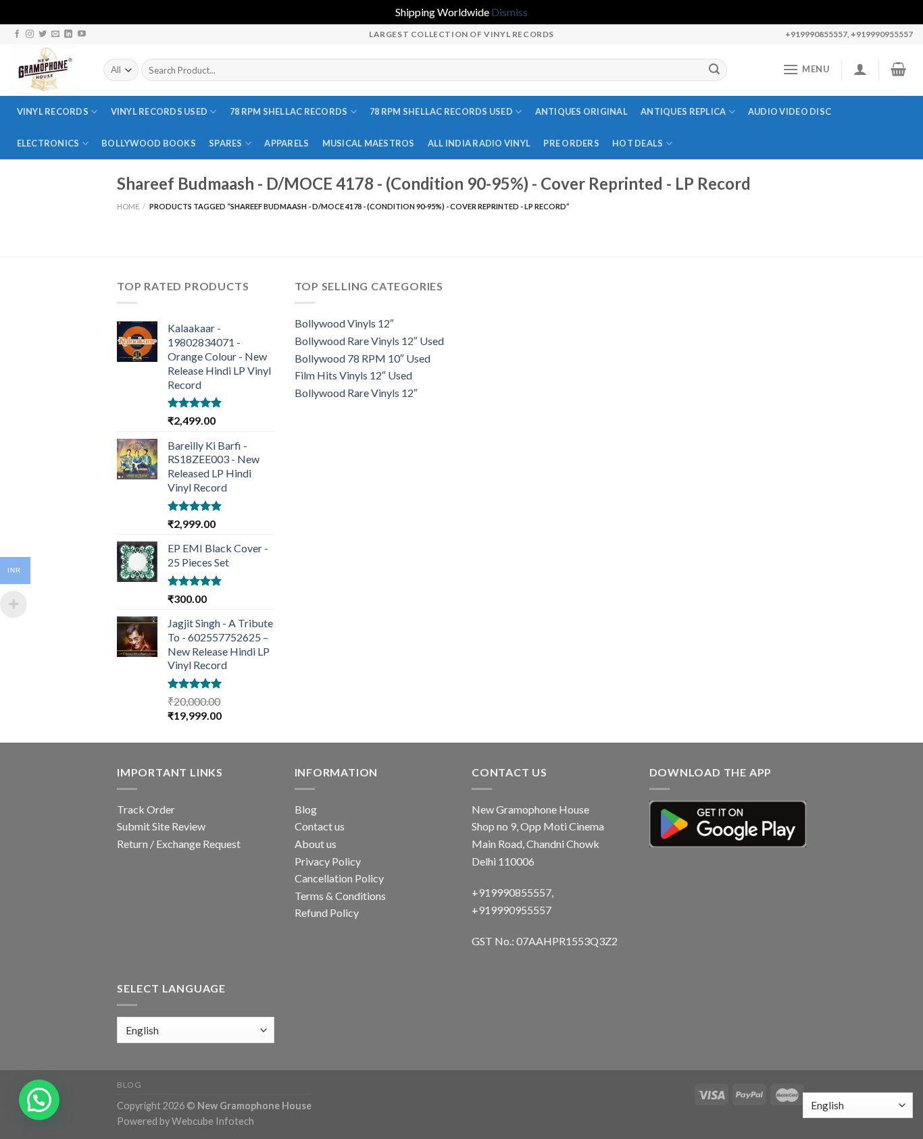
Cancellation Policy (339, 878)
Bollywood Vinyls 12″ (344, 323)
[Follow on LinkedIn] (68, 34)
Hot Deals (637, 143)
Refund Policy (327, 912)
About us (315, 843)
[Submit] (714, 70)
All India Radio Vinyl (479, 143)
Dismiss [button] (509, 11)
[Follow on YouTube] (82, 34)
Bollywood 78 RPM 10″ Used (362, 358)
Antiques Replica (683, 111)
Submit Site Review (161, 826)
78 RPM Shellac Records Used (441, 111)
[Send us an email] (55, 34)
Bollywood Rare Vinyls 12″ (356, 392)
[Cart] (898, 69)
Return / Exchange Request (179, 843)
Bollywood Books (148, 143)
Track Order (146, 809)
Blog (306, 809)
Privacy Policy (328, 861)
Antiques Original (581, 111)
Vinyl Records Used (159, 111)
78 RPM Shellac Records (289, 111)
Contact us (320, 826)
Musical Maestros (368, 143)
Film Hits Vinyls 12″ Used (353, 375)
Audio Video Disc (789, 111)
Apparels (286, 143)
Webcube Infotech (213, 1121)
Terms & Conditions (340, 895)
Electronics (48, 143)
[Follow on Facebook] (17, 34)
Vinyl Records (53, 111)
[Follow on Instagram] (30, 34)
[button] (39, 1100)
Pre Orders (571, 143)
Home (128, 206)
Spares (226, 143)
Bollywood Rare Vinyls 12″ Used (369, 340)
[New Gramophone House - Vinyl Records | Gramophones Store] (46, 70)
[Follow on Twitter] (43, 34)
